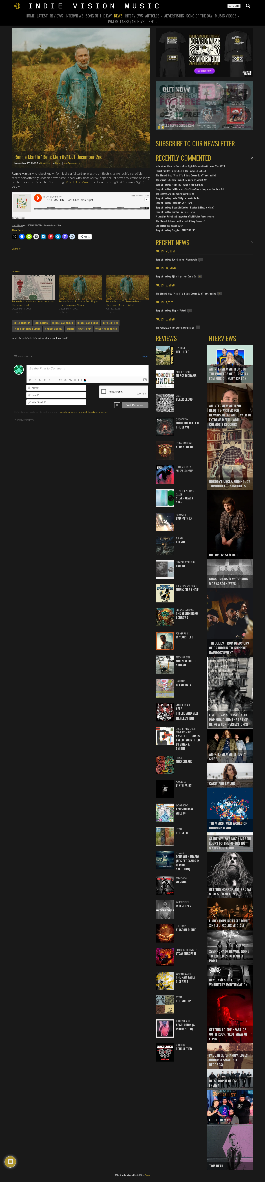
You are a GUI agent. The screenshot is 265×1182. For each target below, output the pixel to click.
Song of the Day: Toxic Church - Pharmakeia (176, 259)
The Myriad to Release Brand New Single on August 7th (181, 180)
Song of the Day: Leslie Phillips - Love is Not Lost (178, 198)
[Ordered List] (50, 380)
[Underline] (40, 380)
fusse (147, 1175)
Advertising (174, 16)
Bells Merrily (22, 323)
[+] (80, 379)
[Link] (70, 380)
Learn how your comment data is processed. (83, 412)
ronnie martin (53, 329)
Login (145, 356)
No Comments (72, 163)
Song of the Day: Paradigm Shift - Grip (174, 203)
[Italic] (35, 380)
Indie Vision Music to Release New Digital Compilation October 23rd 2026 (190, 166)
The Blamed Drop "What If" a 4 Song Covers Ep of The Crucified (186, 175)
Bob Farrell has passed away (169, 225)
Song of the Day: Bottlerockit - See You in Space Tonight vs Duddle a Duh (190, 189)
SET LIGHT (234, 6)
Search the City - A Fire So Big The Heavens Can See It (181, 171)
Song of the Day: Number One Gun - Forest (176, 212)
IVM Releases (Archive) (126, 21)
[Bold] (30, 380)
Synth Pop (84, 329)
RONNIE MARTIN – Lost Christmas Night (44, 225)
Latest (42, 16)
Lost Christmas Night (27, 329)
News (118, 16)
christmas (41, 323)
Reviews (56, 16)
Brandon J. (46, 163)
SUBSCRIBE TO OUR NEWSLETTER (195, 143)
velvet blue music (19, 225)
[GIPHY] (85, 380)
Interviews (74, 16)
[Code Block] (65, 380)
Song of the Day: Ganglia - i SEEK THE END (175, 230)
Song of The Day (199, 16)
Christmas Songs (87, 323)
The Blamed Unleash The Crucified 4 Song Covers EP (180, 221)
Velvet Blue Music (77, 182)
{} (75, 379)
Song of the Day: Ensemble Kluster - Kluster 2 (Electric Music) (185, 207)
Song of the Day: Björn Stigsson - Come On (176, 276)
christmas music (62, 323)
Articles (152, 16)
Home (30, 16)
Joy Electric (110, 323)
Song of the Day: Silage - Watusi (171, 310)
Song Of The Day (99, 16)
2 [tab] (162, 127)
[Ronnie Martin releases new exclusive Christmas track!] (33, 287)
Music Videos (226, 16)
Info (151, 21)
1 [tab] (159, 127)
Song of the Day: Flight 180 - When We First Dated (179, 184)
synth (70, 329)
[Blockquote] (60, 380)
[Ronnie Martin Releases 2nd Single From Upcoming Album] (80, 287)
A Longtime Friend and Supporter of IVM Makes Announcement (185, 216)
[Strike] (45, 380)
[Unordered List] (55, 380)
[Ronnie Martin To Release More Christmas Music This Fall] (127, 287)
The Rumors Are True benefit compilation (175, 194)
